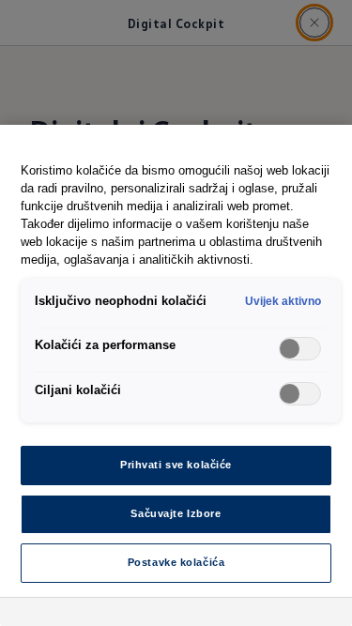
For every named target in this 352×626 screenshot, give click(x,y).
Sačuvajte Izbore (175, 513)
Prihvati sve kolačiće (176, 464)
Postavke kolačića (176, 562)
